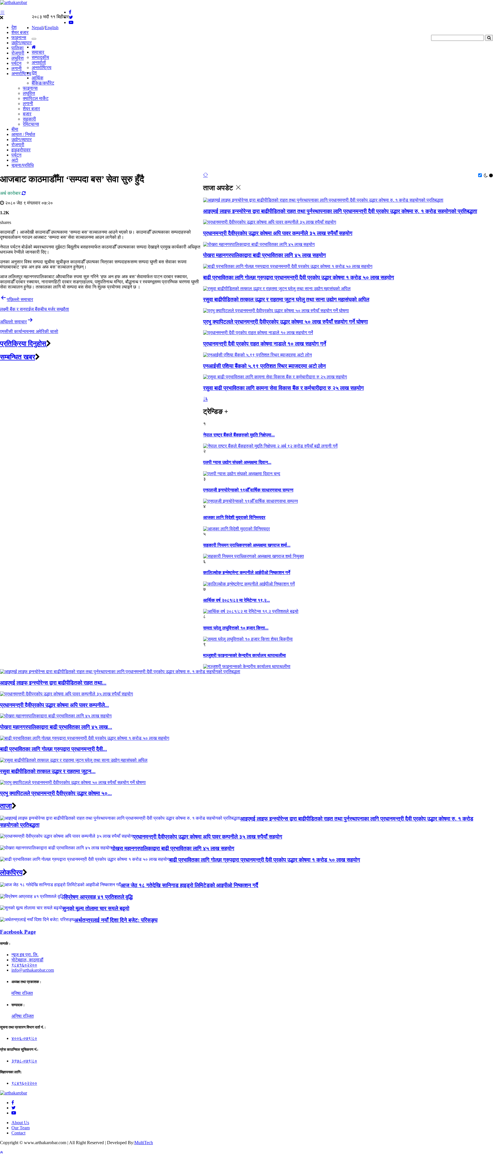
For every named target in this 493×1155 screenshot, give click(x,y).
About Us (20, 1122)
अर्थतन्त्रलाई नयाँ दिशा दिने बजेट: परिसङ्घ (115, 920)
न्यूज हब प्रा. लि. (25, 954)
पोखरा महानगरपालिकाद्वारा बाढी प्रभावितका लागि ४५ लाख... (56, 727)
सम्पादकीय (40, 57)
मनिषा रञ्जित (22, 993)
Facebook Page (18, 932)
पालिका (17, 47)
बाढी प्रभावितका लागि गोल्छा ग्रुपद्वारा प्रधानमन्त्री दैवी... (53, 749)
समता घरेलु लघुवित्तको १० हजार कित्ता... (235, 627)
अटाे (14, 160)
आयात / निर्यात (23, 134)
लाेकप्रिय (11, 872)
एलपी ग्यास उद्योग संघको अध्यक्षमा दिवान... (237, 462)
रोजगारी (17, 53)
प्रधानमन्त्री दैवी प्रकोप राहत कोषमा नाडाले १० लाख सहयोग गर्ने (264, 344)
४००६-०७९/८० (24, 1038)
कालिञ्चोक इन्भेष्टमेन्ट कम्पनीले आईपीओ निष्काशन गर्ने (246, 572)
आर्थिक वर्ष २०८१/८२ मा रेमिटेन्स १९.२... (236, 600)
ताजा (6, 806)
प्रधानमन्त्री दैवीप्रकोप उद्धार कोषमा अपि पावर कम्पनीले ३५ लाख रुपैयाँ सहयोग (277, 233)
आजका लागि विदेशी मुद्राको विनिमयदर (234, 517)
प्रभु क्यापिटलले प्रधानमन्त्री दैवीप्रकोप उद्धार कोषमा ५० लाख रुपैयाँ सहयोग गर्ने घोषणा (285, 322)
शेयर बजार (20, 32)
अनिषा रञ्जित (22, 1016)
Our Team (20, 1127)
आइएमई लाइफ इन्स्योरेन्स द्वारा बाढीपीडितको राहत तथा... (53, 683)
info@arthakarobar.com (32, 970)
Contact (18, 1132)
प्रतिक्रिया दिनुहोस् (23, 343)
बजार (27, 113)
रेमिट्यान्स (31, 124)
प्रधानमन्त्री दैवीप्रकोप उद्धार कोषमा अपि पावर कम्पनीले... (54, 705)
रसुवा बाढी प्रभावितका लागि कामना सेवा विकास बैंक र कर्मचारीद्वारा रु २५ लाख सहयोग (283, 388)
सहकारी (29, 119)
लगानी (16, 68)
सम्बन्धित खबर (17, 357)
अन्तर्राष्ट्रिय (21, 73)
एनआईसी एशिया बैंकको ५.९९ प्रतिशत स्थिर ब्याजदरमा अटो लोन (264, 366)
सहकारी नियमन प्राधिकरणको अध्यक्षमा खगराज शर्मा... (246, 545)
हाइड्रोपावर (21, 149)
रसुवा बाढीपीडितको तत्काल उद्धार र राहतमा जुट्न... (48, 771)
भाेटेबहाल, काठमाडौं (27, 959)
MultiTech (143, 1142)
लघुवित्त (17, 58)
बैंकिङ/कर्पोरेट (43, 83)
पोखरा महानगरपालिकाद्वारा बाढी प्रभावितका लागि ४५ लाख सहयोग (264, 255)
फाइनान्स (18, 37)
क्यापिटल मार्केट (36, 98)
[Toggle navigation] (34, 39)
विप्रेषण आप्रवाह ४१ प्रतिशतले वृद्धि (98, 897)
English (51, 27)
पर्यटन (16, 63)
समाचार (38, 52)
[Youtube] (13, 1112)
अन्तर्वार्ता (39, 62)
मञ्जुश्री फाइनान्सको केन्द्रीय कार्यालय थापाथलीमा (244, 655)
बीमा (14, 129)
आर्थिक (37, 77)
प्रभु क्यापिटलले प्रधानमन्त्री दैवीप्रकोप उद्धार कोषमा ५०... (56, 793)
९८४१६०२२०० (24, 964)
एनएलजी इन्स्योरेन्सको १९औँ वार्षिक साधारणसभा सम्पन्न (248, 490)
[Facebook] (12, 1102)
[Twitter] (13, 1107)
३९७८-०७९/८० (24, 1060)
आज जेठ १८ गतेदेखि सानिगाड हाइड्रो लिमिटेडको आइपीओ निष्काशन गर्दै (189, 885)
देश (14, 27)
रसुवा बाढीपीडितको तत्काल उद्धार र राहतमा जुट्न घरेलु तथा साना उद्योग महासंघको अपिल (286, 299)
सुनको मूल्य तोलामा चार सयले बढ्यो (95, 908)
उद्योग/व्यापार (21, 42)
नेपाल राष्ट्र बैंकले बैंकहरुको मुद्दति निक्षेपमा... (239, 434)
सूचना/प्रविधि (22, 165)
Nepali (38, 27)
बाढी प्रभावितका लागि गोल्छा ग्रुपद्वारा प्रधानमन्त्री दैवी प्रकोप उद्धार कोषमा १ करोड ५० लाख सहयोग (298, 277)
